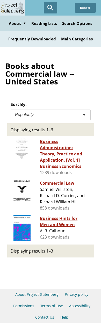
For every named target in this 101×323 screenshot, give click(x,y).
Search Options (77, 23)
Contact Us (44, 317)
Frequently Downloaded (32, 38)
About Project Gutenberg (37, 294)
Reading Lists (44, 23)
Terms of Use (51, 305)
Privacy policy (76, 294)
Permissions (23, 305)
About (17, 23)
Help (64, 317)
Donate (85, 8)
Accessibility (80, 305)
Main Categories (77, 38)
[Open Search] (50, 7)
